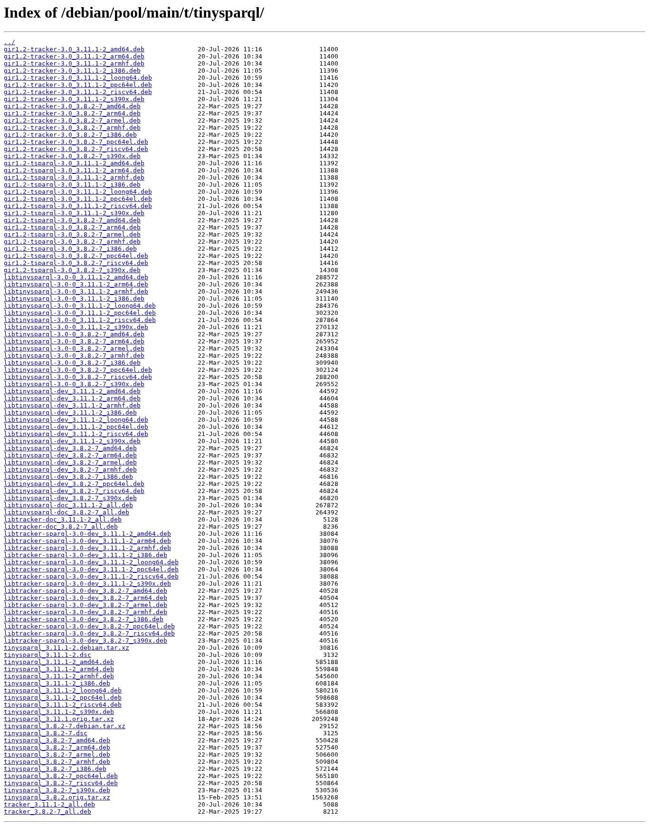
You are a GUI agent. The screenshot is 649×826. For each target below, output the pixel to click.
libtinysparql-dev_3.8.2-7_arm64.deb (70, 455)
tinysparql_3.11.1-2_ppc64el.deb (63, 697)
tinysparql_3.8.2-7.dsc (45, 733)
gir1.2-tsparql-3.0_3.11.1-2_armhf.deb (74, 177)
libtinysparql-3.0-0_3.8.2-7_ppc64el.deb (78, 369)
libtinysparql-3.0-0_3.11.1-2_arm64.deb (76, 284)
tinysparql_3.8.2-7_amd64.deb (57, 740)
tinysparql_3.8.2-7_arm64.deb (57, 747)
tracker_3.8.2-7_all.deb (47, 811)
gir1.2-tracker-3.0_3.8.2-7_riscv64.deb (76, 148)
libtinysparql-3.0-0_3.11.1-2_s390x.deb (76, 327)
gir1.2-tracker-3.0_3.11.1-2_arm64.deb (74, 56)
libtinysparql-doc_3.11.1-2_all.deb (68, 505)
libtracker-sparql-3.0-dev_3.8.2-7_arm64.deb (85, 597)
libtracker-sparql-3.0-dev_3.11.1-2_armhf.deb (87, 547)
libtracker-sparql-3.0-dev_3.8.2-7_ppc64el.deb (89, 626)
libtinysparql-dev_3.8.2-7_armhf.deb (70, 469)
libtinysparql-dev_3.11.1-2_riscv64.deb (76, 433)
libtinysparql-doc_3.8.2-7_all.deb (66, 512)
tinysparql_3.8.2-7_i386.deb (55, 768)
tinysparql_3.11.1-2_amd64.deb (59, 661)
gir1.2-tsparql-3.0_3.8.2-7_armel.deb (72, 234)
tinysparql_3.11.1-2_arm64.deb (59, 669)
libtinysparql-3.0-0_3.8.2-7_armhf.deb (74, 355)
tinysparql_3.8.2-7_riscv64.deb (61, 783)
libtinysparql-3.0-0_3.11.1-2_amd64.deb (76, 277)
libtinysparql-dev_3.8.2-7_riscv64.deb (74, 490)
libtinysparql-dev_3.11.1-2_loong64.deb (76, 419)
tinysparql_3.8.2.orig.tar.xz (57, 797)
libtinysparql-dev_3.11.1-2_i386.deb (70, 412)
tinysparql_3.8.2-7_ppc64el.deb (61, 775)
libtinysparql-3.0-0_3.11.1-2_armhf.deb (76, 291)
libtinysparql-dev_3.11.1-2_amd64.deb (72, 391)
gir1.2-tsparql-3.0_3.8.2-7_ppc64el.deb (76, 255)
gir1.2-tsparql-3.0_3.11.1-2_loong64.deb (78, 191)
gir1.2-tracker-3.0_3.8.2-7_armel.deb (72, 120)
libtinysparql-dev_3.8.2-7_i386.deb (68, 476)
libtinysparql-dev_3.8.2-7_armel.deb (70, 462)
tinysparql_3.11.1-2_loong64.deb (63, 690)
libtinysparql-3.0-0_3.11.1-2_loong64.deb (80, 305)
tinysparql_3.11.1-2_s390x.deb (59, 711)
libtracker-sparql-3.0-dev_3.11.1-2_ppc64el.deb (91, 569)
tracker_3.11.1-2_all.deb (49, 804)
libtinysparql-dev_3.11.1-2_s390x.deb (72, 441)
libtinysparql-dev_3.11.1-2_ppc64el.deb (76, 426)
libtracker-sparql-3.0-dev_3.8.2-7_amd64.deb (85, 590)
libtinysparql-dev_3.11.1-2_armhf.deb (72, 405)
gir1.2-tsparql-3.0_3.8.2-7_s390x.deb (72, 270)
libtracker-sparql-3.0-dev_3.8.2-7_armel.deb (85, 604)
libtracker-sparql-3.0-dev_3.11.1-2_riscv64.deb (91, 576)
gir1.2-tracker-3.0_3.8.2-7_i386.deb (70, 134)
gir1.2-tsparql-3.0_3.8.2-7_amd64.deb (72, 220)
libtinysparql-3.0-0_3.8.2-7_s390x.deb (74, 384)
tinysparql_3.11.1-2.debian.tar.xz (66, 647)
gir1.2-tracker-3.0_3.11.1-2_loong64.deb (78, 77)
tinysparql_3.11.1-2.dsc (47, 654)
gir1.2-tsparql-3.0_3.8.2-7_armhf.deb (72, 241)
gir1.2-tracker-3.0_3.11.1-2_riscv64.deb (78, 91)
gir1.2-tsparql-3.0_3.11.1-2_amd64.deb (74, 163)
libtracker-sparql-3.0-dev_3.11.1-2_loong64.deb (91, 562)
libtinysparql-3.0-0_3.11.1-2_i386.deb (74, 298)
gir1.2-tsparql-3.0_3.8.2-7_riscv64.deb (76, 262)
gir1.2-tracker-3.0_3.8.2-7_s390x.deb (72, 156)
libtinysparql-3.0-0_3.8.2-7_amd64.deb (74, 334)
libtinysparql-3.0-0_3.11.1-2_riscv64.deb (80, 319)
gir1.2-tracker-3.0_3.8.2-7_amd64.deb (72, 106)
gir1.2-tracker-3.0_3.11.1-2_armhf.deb (74, 63)
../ (9, 42)
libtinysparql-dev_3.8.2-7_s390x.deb (70, 498)
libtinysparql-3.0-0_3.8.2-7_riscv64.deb (78, 376)
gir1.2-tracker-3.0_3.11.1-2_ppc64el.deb (78, 84)
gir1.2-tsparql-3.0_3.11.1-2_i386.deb (72, 184)
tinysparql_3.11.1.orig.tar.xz (59, 718)
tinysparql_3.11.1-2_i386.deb (57, 683)
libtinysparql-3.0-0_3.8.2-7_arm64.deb (74, 341)
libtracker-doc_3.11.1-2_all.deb (63, 519)
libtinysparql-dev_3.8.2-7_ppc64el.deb (74, 483)
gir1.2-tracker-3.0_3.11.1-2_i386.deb (72, 70)
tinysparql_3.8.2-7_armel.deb (57, 754)
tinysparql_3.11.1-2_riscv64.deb (63, 704)
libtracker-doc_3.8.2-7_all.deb (61, 526)
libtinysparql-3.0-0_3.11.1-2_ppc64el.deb (80, 312)
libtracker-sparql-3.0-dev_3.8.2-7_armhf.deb (85, 612)
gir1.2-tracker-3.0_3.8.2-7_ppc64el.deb (76, 141)
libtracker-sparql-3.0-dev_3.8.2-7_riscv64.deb (89, 633)
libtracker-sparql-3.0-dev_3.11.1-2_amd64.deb (87, 533)
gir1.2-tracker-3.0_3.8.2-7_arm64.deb (72, 113)
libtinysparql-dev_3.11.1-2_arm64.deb (72, 398)
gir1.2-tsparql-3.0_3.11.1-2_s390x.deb (74, 213)
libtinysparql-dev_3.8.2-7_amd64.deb (70, 448)
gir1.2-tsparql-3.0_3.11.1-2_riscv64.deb (78, 205)
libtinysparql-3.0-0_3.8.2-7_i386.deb (72, 362)
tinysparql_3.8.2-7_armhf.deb (57, 761)
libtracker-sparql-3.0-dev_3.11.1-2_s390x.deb (87, 583)
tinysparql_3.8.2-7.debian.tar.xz (64, 726)
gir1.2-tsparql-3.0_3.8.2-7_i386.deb (70, 248)
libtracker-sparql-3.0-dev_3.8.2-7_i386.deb (83, 619)
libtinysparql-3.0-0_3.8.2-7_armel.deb (74, 348)
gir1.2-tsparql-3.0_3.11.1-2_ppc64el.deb (78, 198)
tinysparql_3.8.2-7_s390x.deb (57, 790)
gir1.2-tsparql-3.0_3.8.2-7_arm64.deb (72, 227)
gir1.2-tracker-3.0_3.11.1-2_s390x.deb (74, 99)
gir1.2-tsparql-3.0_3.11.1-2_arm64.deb (74, 170)
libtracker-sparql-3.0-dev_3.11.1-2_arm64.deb (87, 540)
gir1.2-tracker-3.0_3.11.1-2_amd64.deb (74, 49)
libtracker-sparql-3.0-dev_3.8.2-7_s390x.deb (85, 640)
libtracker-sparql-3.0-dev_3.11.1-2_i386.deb (85, 555)
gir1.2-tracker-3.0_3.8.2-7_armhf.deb (72, 127)
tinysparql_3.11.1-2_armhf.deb (59, 676)
